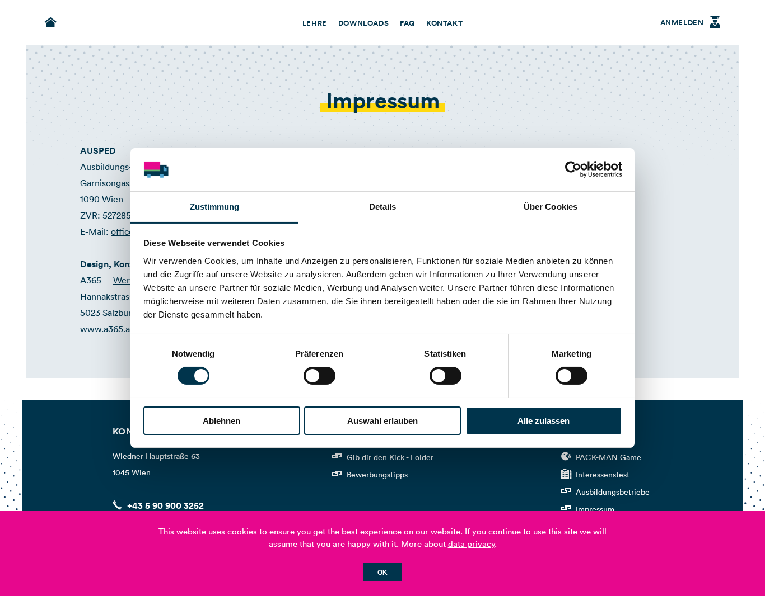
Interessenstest (602, 475)
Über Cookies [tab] (550, 206)
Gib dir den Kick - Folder (390, 457)
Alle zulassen (543, 420)
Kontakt (444, 23)
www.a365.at (106, 328)
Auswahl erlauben (382, 420)
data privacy (471, 543)
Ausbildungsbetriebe (613, 492)
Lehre (314, 23)
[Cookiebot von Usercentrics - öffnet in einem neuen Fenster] (573, 169)
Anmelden (682, 23)
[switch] (319, 376)
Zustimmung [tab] (215, 206)
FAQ (407, 23)
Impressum (595, 509)
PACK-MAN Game (608, 457)
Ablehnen (221, 420)
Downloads (363, 23)
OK (382, 572)
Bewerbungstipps (377, 475)
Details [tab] (383, 206)
